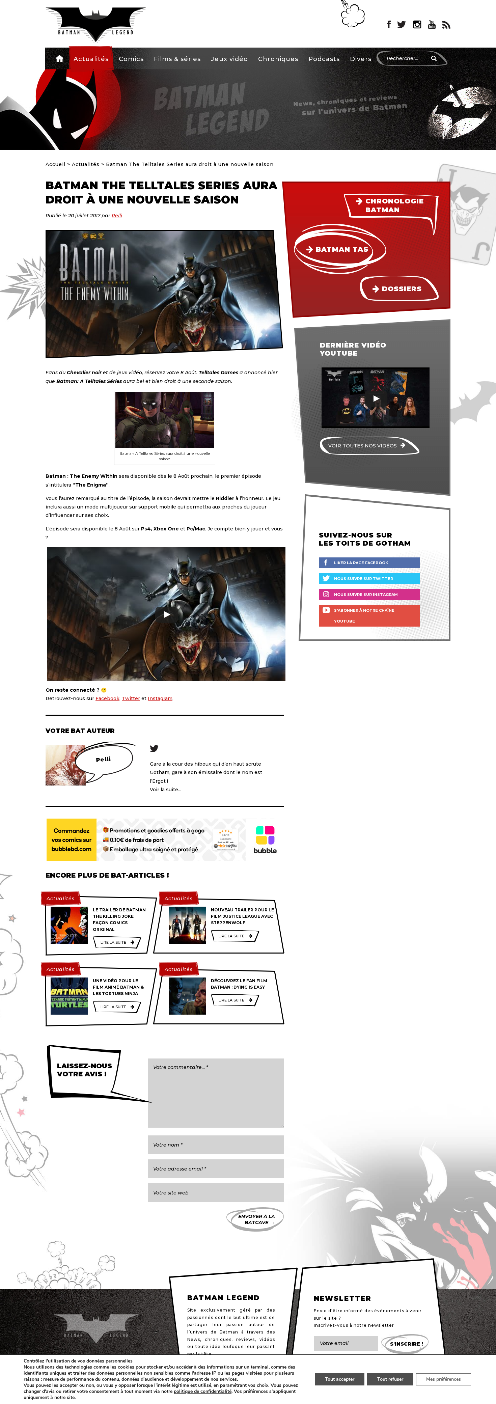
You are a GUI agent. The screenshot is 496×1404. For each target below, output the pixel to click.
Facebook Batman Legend (389, 24)
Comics (131, 59)
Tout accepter (339, 1379)
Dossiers (402, 289)
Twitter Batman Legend (401, 24)
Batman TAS (342, 249)
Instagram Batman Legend (417, 24)
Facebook (107, 698)
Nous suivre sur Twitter (363, 578)
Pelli (117, 216)
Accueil (59, 58)
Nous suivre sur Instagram (366, 594)
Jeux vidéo (229, 59)
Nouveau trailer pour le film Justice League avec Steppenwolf (242, 916)
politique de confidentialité (202, 1391)
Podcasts (324, 59)
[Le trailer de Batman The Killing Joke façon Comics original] (69, 925)
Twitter (131, 698)
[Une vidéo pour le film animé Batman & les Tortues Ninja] (69, 996)
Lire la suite (113, 942)
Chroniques (278, 59)
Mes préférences (443, 1379)
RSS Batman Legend (446, 24)
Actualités (91, 59)
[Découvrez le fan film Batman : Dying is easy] (187, 996)
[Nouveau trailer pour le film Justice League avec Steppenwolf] (187, 925)
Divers (360, 59)
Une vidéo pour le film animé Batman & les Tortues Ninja (118, 987)
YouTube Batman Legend (432, 24)
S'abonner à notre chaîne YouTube (364, 616)
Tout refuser (390, 1379)
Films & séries (177, 59)
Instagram (160, 698)
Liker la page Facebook (361, 562)
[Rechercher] (434, 58)
